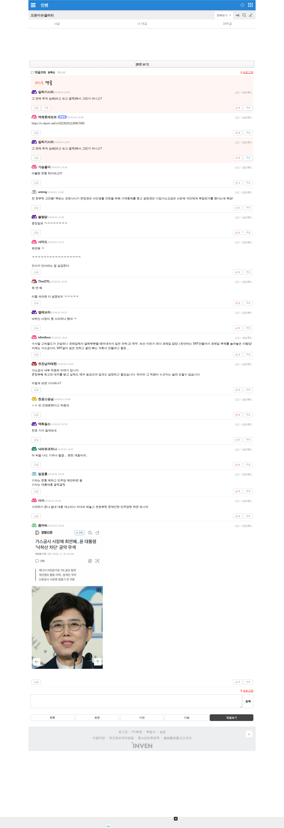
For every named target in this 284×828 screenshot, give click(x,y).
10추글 (227, 23)
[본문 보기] (142, 64)
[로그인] (242, 5)
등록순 (51, 72)
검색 (244, 17)
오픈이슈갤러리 (42, 15)
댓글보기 (231, 717)
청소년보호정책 (149, 738)
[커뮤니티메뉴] (33, 5)
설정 (163, 732)
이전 (142, 717)
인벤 (44, 5)
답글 (36, 107)
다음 (186, 717)
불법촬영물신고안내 (177, 738)
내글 (57, 23)
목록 (52, 717)
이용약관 (99, 738)
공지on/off (238, 17)
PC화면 (137, 732)
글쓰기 (251, 15)
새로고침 (248, 72)
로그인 (123, 732)
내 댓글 (142, 23)
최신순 (61, 72)
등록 (248, 701)
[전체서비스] (250, 5)
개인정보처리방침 (121, 738)
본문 (97, 717)
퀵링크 (151, 732)
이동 (46, 107)
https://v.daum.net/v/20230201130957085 (58, 123)
